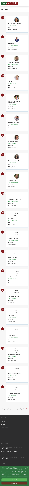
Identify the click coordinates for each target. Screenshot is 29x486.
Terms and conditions (5, 427)
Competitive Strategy (5, 454)
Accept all (14, 479)
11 (7, 410)
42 (17, 410)
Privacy (2, 430)
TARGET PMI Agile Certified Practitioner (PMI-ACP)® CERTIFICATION (12, 458)
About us (3, 421)
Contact (3, 424)
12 (10, 410)
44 (24, 410)
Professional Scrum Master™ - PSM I (9, 451)
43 (21, 410)
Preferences (14, 483)
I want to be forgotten (6, 435)
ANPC (2, 433)
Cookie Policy (4, 438)
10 (4, 410)
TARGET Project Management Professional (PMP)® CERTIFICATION (12, 448)
